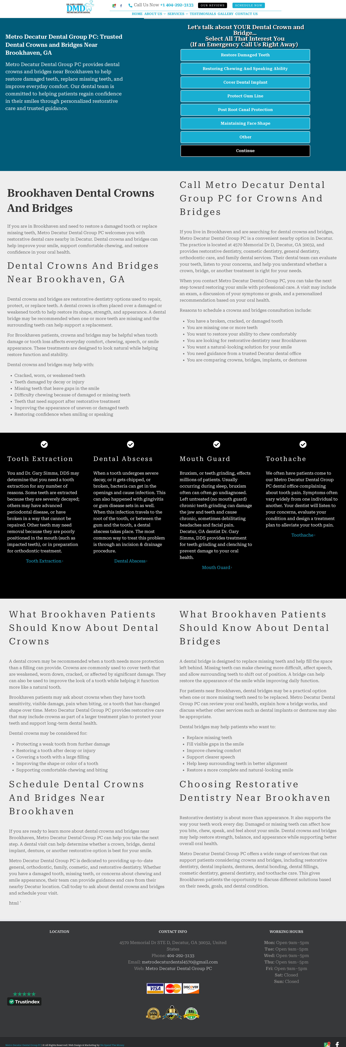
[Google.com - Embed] (59, 966)
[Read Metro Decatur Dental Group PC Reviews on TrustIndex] (24, 1002)
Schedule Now (248, 5)
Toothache (302, 535)
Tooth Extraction (43, 561)
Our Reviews (213, 5)
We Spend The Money (112, 1045)
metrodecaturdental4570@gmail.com (180, 962)
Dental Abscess (129, 561)
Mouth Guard (216, 567)
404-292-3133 (180, 955)
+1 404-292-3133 (176, 4)
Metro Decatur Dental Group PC (178, 968)
